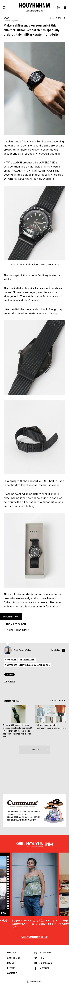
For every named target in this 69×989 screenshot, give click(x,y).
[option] (35, 891)
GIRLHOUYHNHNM (34, 936)
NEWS (12, 681)
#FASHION (10, 659)
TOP (5, 681)
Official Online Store (16, 630)
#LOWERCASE (27, 659)
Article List (55, 650)
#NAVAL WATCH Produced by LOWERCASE (27, 665)
